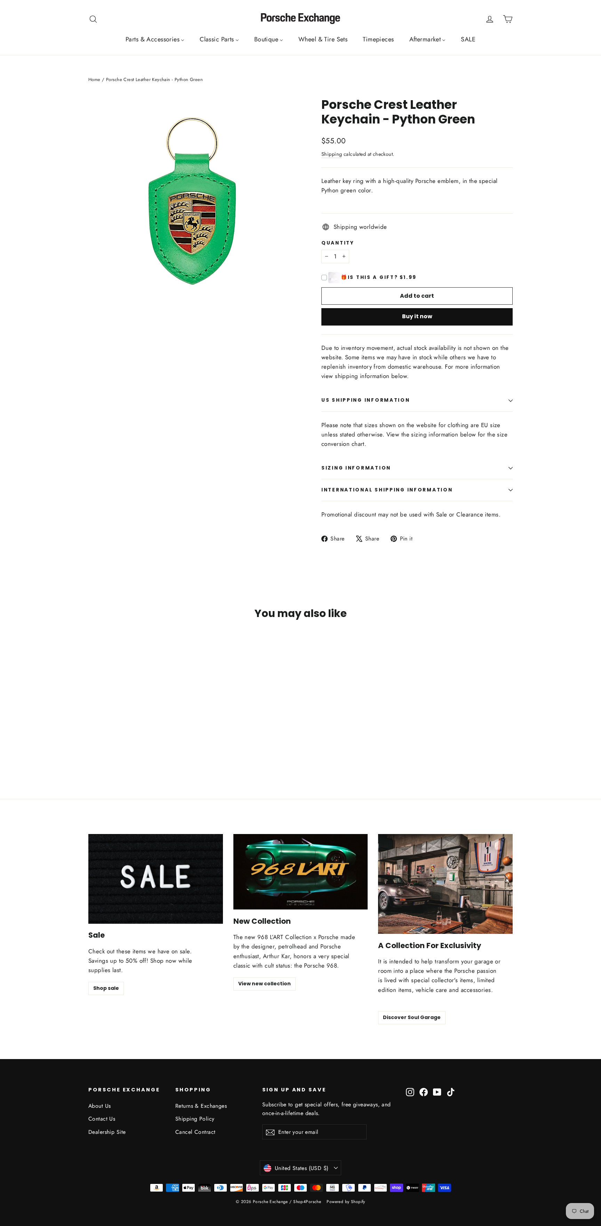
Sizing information (356, 468)
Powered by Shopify (346, 1202)
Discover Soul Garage (412, 1017)
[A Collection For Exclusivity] (445, 884)
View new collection (264, 983)
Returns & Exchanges (201, 1106)
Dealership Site (107, 1132)
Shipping (331, 154)
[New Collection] (300, 872)
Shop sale (106, 988)
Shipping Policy (194, 1119)
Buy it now (417, 316)
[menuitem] (155, 39)
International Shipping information (386, 490)
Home (94, 79)
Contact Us (101, 1119)
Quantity (337, 243)
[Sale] (155, 879)
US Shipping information (365, 400)
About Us (99, 1106)
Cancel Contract (195, 1132)
